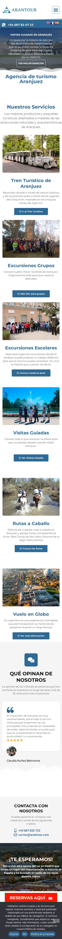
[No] (56, 921)
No (24, 934)
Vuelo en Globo (31, 614)
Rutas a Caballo (31, 523)
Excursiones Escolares (31, 348)
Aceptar (14, 934)
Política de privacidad (42, 934)
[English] (48, 22)
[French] (53, 22)
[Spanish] (57, 22)
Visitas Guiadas (31, 432)
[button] (56, 10)
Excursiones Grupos (31, 265)
